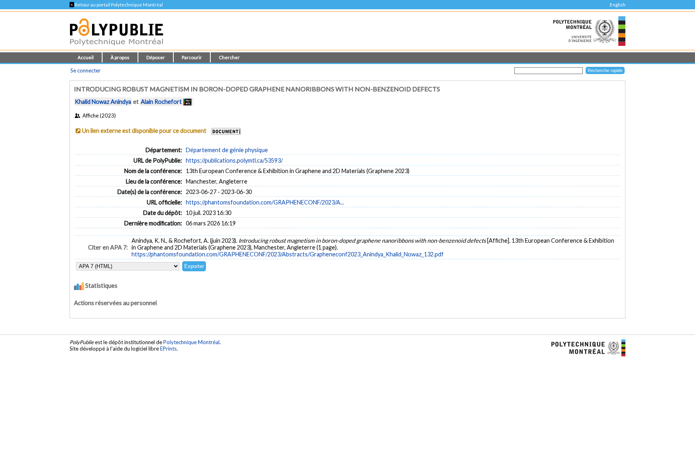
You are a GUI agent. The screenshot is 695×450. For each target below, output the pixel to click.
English (617, 4)
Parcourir (192, 57)
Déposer (155, 57)
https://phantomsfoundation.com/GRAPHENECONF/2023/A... (265, 202)
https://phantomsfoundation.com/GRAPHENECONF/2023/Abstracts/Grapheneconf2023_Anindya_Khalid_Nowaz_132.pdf (288, 254)
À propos (120, 57)
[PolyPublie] (116, 47)
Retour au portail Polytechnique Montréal (116, 4)
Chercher (229, 57)
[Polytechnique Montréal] (585, 347)
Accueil (86, 57)
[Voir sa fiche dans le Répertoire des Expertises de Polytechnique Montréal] (187, 101)
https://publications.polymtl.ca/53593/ (234, 160)
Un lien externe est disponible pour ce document (144, 130)
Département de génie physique (227, 150)
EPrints (168, 348)
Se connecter (85, 70)
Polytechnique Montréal (191, 342)
